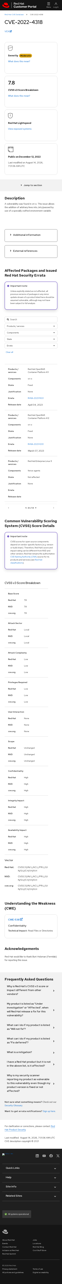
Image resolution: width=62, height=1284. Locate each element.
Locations (37, 1243)
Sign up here (49, 1111)
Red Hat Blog (38, 1247)
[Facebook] (51, 1156)
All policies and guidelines (13, 1272)
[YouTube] (44, 1156)
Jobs (35, 1240)
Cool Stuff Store (39, 1250)
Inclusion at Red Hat (10, 1250)
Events (5, 1243)
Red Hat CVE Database (14, 14)
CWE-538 (13, 919)
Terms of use (38, 1269)
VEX (7, 31)
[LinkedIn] (37, 1156)
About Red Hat (8, 1240)
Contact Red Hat (9, 1247)
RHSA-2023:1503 (36, 398)
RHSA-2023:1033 (36, 444)
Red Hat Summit (9, 1254)
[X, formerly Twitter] (58, 1156)
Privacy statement (9, 1269)
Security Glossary (13, 1105)
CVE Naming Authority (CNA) (23, 556)
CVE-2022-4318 (36, 14)
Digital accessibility (41, 1272)
